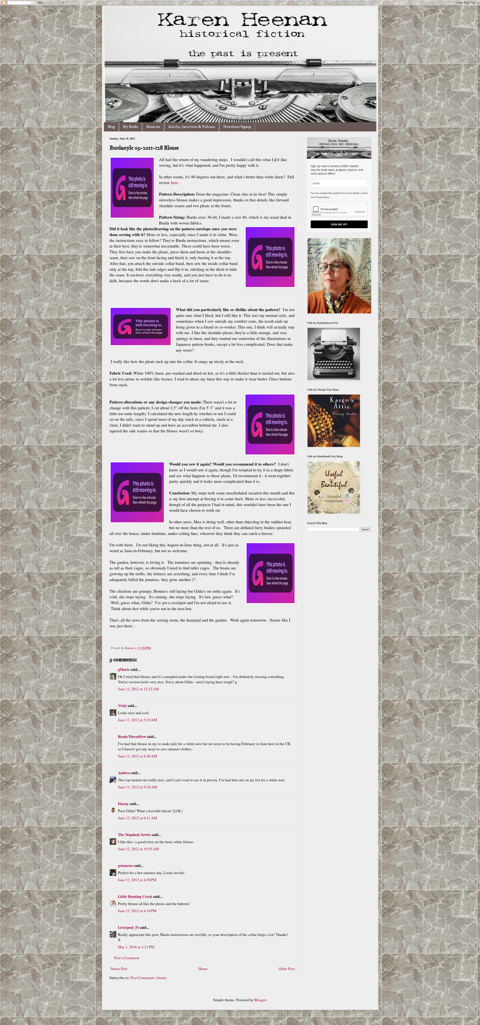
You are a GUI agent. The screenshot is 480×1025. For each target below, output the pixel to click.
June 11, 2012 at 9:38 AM (137, 787)
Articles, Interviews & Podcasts (191, 126)
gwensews (125, 865)
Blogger (260, 999)
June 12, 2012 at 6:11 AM (137, 817)
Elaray (123, 803)
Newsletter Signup (237, 126)
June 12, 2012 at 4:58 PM (137, 879)
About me (153, 126)
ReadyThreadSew (132, 736)
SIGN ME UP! (339, 224)
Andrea (124, 772)
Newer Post (119, 968)
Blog (111, 126)
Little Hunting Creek (135, 896)
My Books (130, 126)
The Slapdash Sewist (134, 834)
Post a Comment (126, 957)
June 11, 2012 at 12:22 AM (138, 688)
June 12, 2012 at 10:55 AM (138, 848)
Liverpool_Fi (128, 927)
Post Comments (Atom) (148, 977)
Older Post (287, 968)
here (174, 182)
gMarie (124, 669)
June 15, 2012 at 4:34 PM (137, 910)
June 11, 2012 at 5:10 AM (137, 719)
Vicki (122, 705)
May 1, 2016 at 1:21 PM (136, 946)
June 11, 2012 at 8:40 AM (137, 756)
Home (203, 968)
